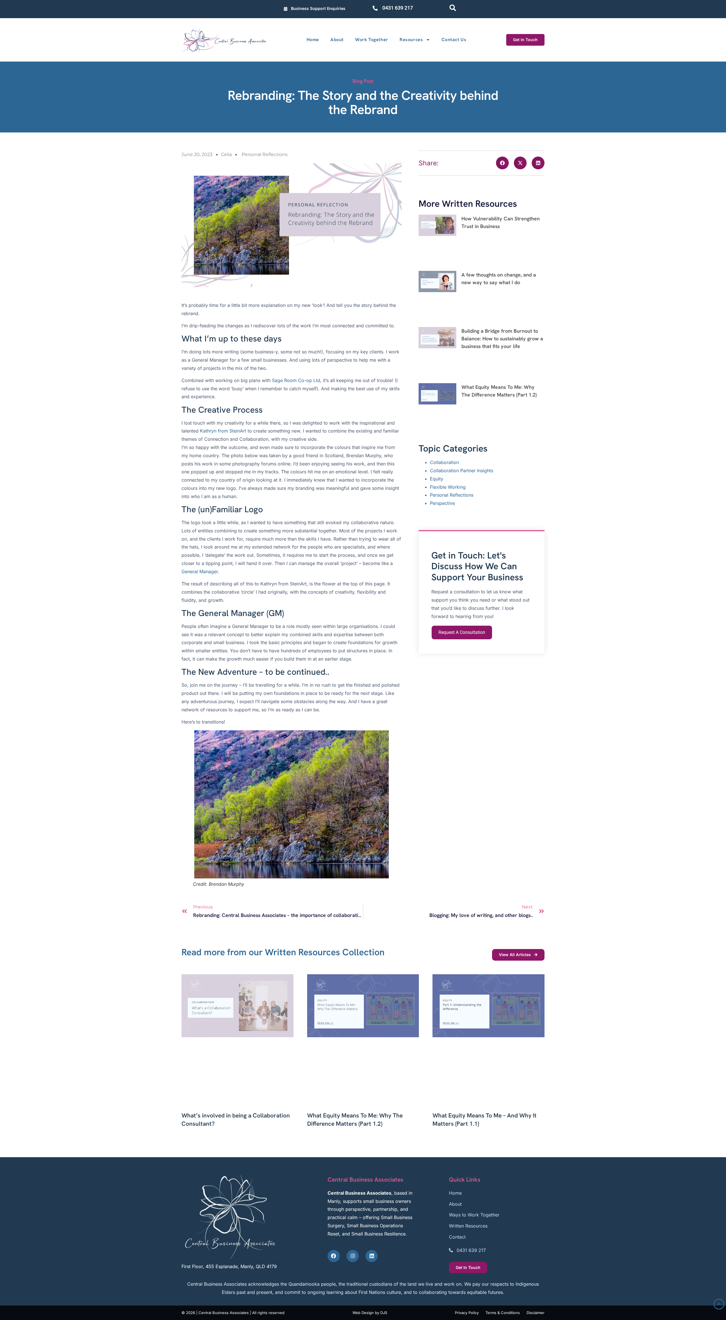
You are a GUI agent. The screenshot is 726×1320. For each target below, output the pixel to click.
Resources (411, 40)
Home (313, 40)
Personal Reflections (265, 154)
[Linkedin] (372, 1256)
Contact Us (454, 40)
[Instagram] (353, 1256)
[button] (502, 163)
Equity (436, 479)
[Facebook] (334, 1256)
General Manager (200, 571)
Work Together (371, 40)
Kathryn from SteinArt (224, 431)
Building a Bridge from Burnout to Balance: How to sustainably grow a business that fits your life (502, 338)
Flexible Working (448, 487)
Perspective (442, 503)
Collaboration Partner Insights (461, 470)
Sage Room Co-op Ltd (296, 380)
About (337, 40)
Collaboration (444, 462)
